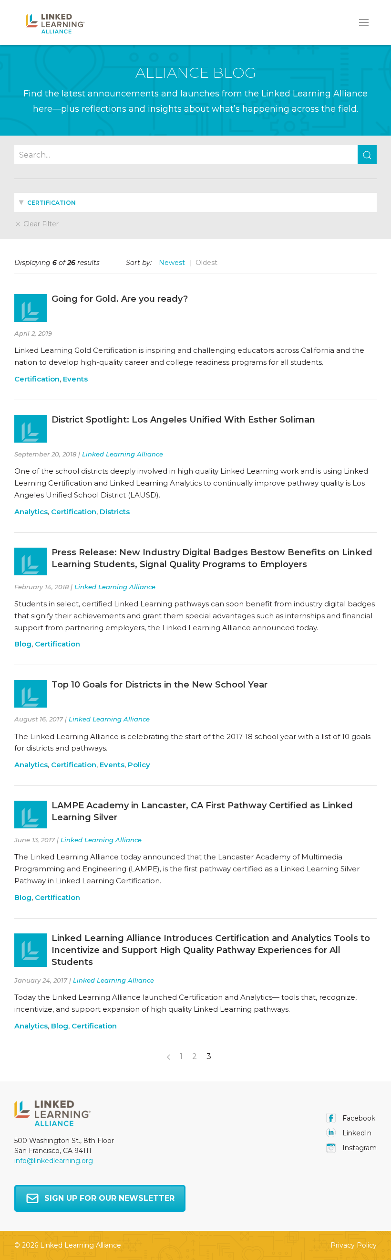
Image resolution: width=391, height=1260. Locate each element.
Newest (172, 262)
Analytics (31, 511)
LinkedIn (355, 1133)
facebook (357, 1118)
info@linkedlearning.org (53, 1160)
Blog (22, 643)
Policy (139, 764)
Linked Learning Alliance (122, 454)
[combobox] (195, 202)
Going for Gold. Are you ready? (119, 299)
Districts (115, 511)
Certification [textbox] (51, 202)
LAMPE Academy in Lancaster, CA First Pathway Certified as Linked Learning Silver (202, 811)
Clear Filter (40, 224)
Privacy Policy (353, 1245)
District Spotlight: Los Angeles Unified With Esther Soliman (183, 419)
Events (75, 378)
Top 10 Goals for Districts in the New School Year (159, 684)
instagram (358, 1148)
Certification (37, 378)
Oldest (206, 262)
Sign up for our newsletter (109, 1198)
